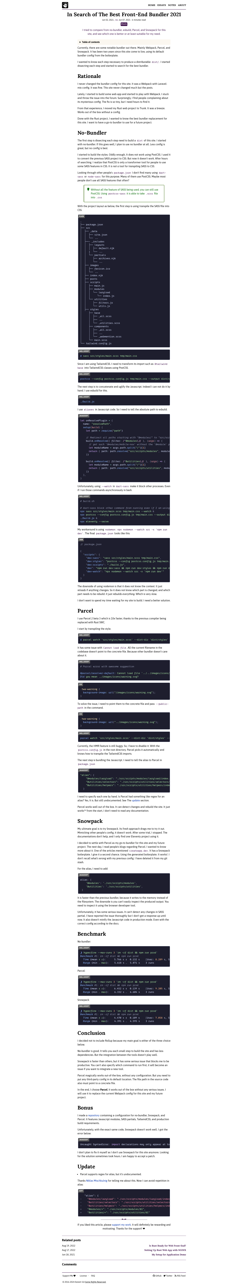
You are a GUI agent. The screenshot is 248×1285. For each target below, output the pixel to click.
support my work (121, 1224)
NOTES (172, 5)
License (83, 1276)
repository (93, 1115)
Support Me (68, 1276)
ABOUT (182, 5)
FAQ (93, 1276)
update (136, 800)
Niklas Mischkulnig (96, 1180)
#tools (124, 24)
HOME (151, 5)
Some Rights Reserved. (95, 1282)
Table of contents (91, 42)
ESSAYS (161, 5)
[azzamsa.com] (65, 5)
